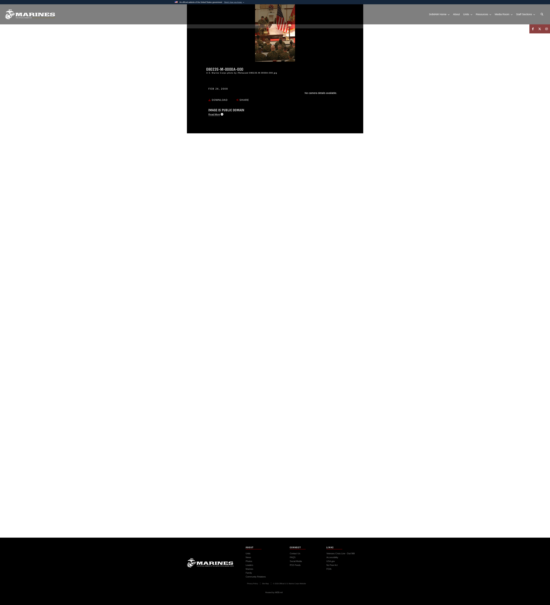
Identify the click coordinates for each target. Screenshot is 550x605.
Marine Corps (210, 563)
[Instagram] (546, 28)
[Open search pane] (542, 14)
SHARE (244, 100)
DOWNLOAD (219, 100)
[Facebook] (532, 28)
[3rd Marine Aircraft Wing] (30, 14)
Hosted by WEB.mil (274, 592)
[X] (539, 28)
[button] (234, 2)
